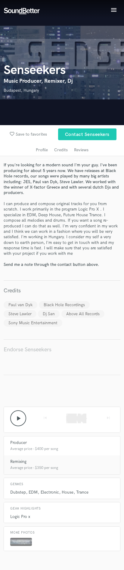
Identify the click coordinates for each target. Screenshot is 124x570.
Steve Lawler (20, 313)
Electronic (50, 492)
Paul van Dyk (20, 304)
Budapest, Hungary (21, 90)
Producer (18, 442)
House (67, 492)
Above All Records (83, 313)
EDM (33, 492)
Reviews (81, 150)
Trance (82, 492)
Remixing (18, 461)
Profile (42, 150)
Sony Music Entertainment (32, 322)
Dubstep (18, 492)
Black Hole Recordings (64, 304)
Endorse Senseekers (27, 349)
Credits (61, 150)
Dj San (49, 313)
